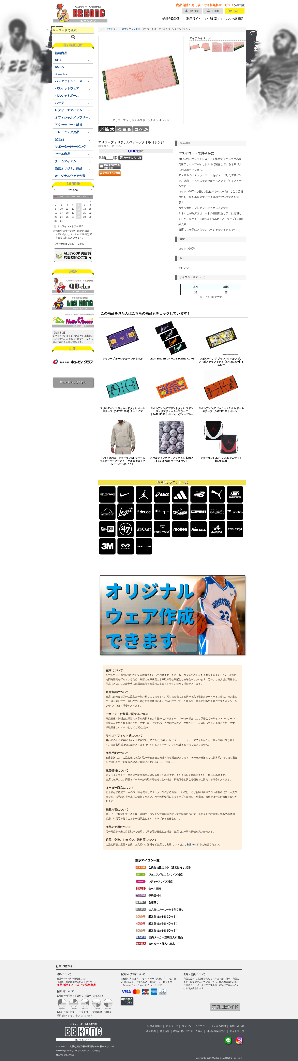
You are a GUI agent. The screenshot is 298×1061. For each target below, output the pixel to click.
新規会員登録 (154, 1026)
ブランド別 (134, 29)
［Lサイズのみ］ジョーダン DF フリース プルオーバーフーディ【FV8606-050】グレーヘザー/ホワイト (122, 460)
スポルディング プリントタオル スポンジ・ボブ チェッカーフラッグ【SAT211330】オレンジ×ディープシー (172, 411)
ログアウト (201, 1026)
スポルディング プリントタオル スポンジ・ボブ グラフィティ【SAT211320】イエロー (221, 361)
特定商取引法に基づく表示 (188, 1031)
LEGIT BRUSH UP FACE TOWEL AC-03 (172, 358)
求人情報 (164, 1031)
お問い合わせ (237, 1026)
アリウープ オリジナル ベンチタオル (123, 358)
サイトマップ (237, 1031)
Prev (54, 190)
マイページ (172, 1026)
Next (91, 190)
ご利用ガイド (191, 844)
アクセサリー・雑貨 (116, 29)
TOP (101, 29)
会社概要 (151, 1031)
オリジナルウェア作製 (70, 175)
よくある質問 (218, 1026)
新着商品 (61, 53)
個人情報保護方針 (216, 1031)
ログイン (186, 1026)
